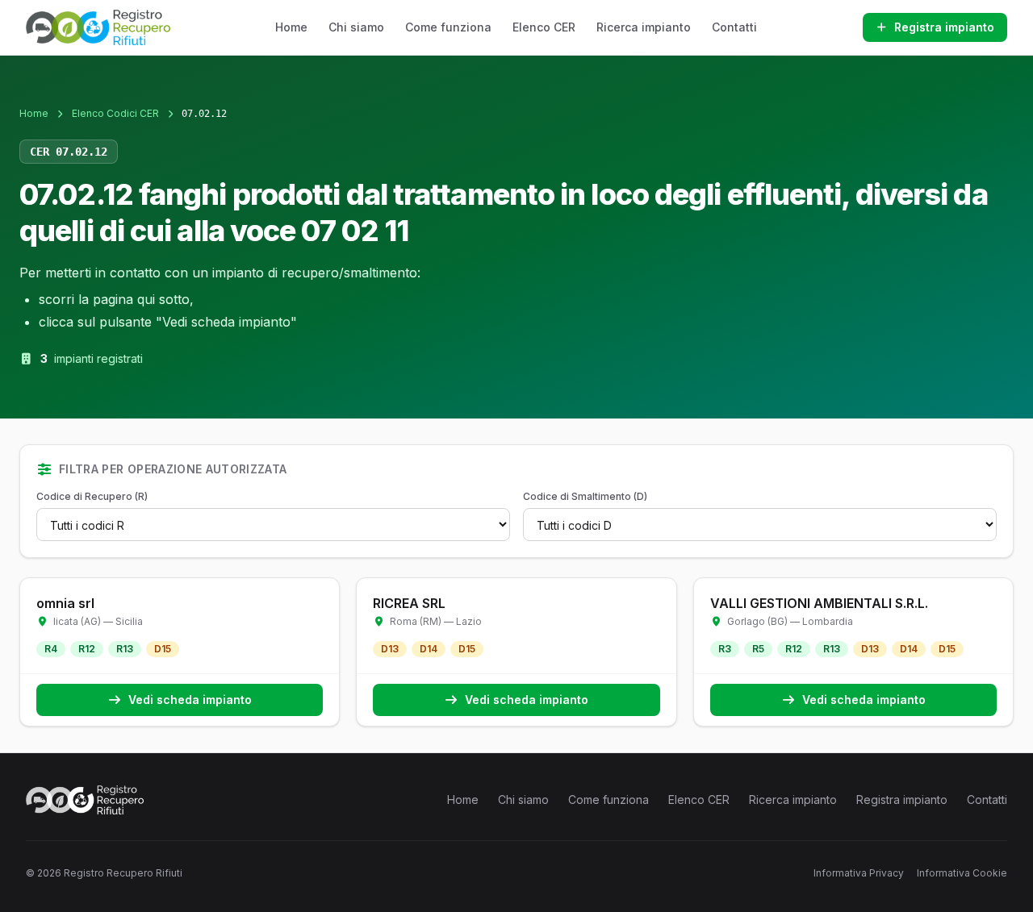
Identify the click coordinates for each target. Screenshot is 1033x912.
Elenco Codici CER (115, 113)
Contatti (734, 27)
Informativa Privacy (858, 873)
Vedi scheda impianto (190, 699)
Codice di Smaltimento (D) (585, 496)
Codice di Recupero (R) (92, 496)
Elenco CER (543, 27)
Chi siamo (356, 27)
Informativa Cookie (962, 873)
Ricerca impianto (643, 27)
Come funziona (448, 27)
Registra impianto (944, 27)
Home (291, 27)
